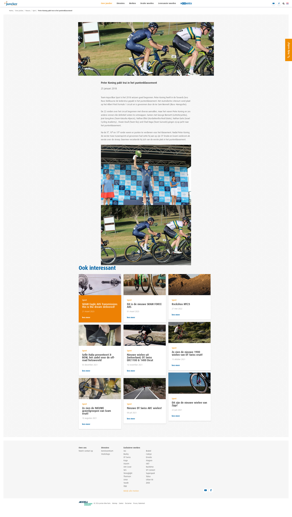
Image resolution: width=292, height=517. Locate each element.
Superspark (150, 473)
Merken (132, 3)
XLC (125, 451)
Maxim (126, 464)
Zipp (125, 486)
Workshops (105, 454)
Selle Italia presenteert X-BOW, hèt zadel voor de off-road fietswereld (98, 357)
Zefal (148, 483)
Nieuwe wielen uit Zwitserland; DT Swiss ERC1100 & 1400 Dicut (140, 357)
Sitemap (114, 503)
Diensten (121, 3)
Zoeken (121, 503)
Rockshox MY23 (181, 304)
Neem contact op (86, 451)
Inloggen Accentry (186, 3)
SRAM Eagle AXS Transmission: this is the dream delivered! (99, 305)
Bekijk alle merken (131, 491)
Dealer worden (147, 3)
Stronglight (128, 473)
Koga (126, 460)
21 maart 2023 (88, 311)
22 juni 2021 (177, 410)
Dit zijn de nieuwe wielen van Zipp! (189, 404)
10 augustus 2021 (89, 418)
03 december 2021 (90, 365)
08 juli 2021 (132, 413)
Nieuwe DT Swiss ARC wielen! (144, 408)
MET (147, 464)
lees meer (86, 317)
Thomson (127, 476)
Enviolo (149, 457)
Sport (84, 300)
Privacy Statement (139, 503)
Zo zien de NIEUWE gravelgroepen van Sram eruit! (96, 411)
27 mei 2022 (177, 309)
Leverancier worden (167, 3)
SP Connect (150, 470)
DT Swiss (127, 457)
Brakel (148, 451)
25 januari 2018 (109, 88)
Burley (126, 454)
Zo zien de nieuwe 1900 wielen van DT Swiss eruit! (187, 353)
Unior (126, 479)
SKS (125, 470)
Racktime (150, 467)
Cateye (149, 454)
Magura (149, 460)
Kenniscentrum (106, 451)
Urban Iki (149, 479)
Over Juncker (106, 3)
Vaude (126, 483)
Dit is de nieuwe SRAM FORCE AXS (144, 305)
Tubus (148, 476)
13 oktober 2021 (178, 359)
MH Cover (127, 467)
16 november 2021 (135, 365)
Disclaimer (128, 503)
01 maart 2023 (133, 311)
